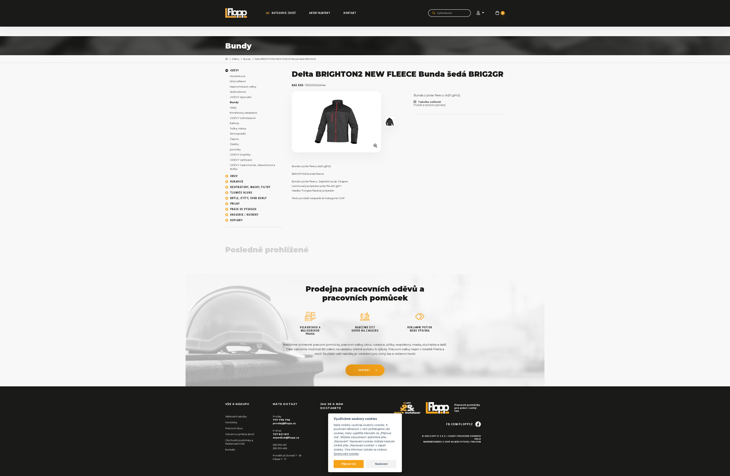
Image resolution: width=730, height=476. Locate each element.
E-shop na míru (451, 442)
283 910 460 (280, 448)
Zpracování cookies (346, 453)
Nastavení (381, 463)
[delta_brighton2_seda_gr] (336, 122)
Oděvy (235, 58)
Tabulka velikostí (429, 102)
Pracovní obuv (234, 428)
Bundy (247, 58)
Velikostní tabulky (236, 416)
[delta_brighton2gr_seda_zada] (389, 122)
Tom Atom (476, 442)
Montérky (231, 422)
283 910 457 (280, 444)
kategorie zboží (284, 12)
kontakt (364, 370)
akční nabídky (319, 12)
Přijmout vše (348, 463)
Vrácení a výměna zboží (239, 434)
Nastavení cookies (432, 442)
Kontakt (350, 12)
